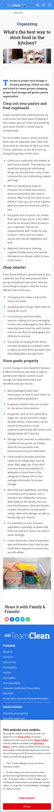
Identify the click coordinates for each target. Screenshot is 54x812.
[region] (27, 766)
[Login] (43, 4)
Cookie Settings (27, 797)
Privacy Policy (41, 740)
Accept (27, 806)
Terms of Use (24, 736)
